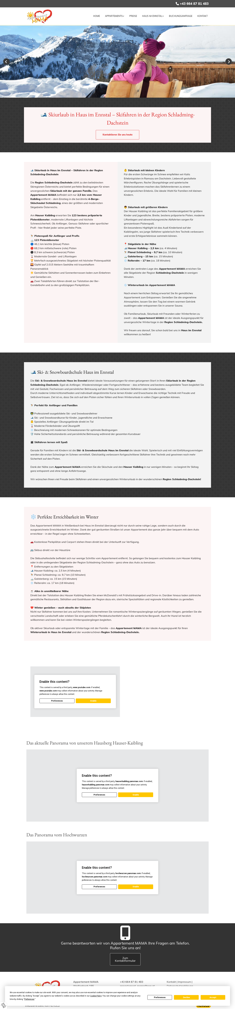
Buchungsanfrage (180, 16)
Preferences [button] (29, 999)
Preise (133, 16)
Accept (213, 997)
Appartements (114, 16)
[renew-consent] (3, 1005)
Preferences (160, 997)
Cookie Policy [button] (96, 996)
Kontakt (202, 16)
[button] (117, 134)
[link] (113, 16)
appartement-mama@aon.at (137, 986)
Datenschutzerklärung (180, 986)
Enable (93, 701)
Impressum (184, 981)
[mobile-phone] (125, 934)
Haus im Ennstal (152, 16)
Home (96, 16)
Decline (186, 997)
